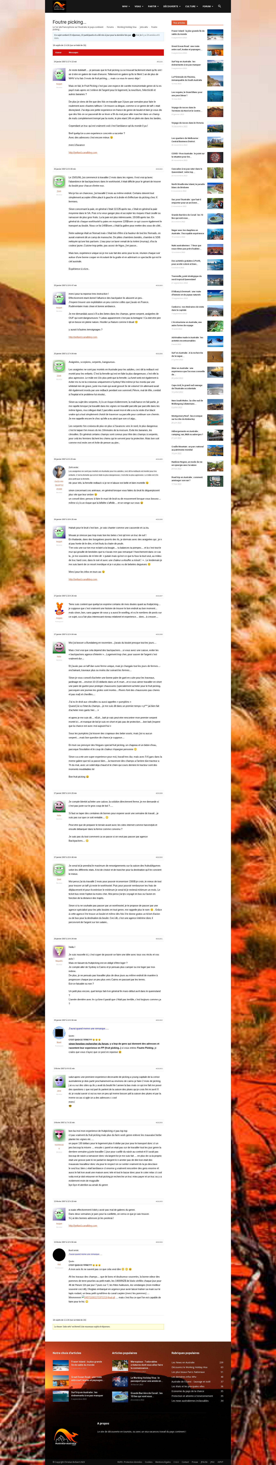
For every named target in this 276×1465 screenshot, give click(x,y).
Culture (190, 6)
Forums (110, 27)
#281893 (159, 285)
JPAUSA (204, 1462)
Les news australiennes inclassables (190, 1400)
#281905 (159, 1201)
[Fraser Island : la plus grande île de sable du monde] (215, 34)
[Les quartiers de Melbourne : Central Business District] (215, 142)
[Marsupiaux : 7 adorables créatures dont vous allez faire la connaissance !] (120, 1365)
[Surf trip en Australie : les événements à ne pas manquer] (215, 65)
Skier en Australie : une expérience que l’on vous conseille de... (188, 371)
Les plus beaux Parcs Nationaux (188, 1371)
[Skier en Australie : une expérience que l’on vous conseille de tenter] (215, 372)
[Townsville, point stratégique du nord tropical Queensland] (215, 280)
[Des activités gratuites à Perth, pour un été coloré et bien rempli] (215, 264)
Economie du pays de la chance (188, 1391)
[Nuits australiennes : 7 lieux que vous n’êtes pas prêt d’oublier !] (215, 249)
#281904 (159, 1122)
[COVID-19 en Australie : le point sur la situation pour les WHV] (215, 157)
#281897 (159, 596)
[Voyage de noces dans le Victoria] (215, 126)
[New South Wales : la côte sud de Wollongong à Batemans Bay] (215, 404)
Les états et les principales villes (188, 1386)
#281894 (159, 354)
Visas (138, 6)
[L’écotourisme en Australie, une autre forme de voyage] (215, 326)
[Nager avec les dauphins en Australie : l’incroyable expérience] (215, 234)
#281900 (159, 857)
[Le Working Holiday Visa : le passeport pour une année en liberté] (120, 1381)
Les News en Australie (183, 1362)
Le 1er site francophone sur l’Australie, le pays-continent (78, 27)
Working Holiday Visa (126, 27)
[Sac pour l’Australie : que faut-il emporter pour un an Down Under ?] (215, 203)
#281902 (159, 1020)
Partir (152, 6)
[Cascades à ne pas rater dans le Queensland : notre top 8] (215, 172)
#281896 (159, 519)
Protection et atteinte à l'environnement (192, 1395)
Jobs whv (144, 27)
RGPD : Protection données (130, 1462)
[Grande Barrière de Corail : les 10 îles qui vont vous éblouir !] (215, 218)
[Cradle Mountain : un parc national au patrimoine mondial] (215, 450)
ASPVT (220, 1462)
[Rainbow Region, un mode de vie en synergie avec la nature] (215, 465)
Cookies (148, 1462)
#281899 (159, 793)
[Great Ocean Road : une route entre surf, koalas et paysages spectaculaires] (215, 50)
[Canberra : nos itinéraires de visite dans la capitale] (215, 310)
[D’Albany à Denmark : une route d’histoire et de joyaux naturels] (215, 295)
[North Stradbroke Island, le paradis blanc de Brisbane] (215, 188)
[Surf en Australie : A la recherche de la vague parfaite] (215, 356)
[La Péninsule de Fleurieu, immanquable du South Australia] (215, 80)
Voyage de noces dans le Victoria (187, 123)
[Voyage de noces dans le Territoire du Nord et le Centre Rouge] (215, 111)
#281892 (159, 169)
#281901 (159, 939)
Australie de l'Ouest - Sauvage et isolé (191, 1381)
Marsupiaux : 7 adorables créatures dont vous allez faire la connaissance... (147, 1364)
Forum (207, 6)
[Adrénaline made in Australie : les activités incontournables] (215, 341)
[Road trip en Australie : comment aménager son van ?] (215, 481)
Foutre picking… (69, 22)
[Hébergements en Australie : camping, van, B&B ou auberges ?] (215, 435)
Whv (124, 6)
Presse (195, 1462)
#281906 (159, 1242)
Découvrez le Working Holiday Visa (189, 1367)
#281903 (159, 1068)
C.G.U (176, 1462)
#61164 (160, 62)
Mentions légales (163, 1462)
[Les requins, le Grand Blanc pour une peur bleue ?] (215, 96)
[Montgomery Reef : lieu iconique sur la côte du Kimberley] (215, 419)
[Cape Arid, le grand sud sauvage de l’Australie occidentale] (215, 389)
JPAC (213, 1462)
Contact (185, 1462)
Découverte (170, 6)
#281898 (159, 634)
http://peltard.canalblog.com (83, 152)
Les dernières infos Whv (184, 1376)
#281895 (159, 459)
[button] (219, 6)
